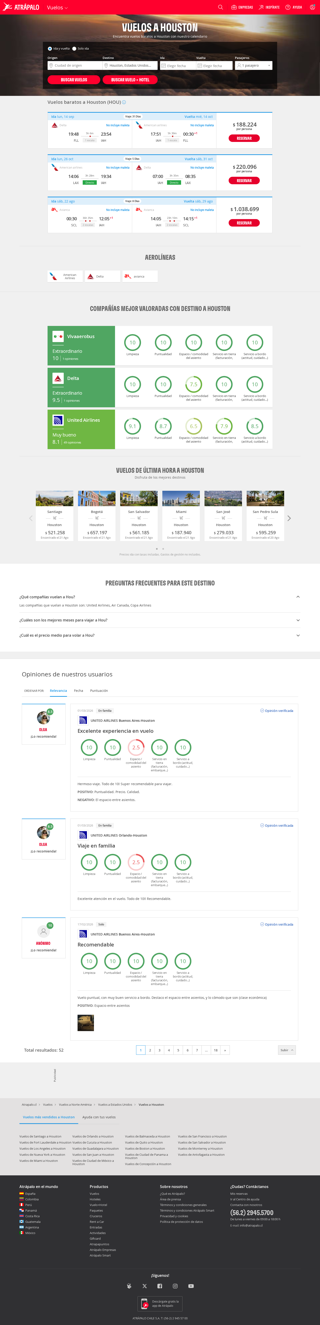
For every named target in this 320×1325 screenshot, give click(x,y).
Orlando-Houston (133, 835)
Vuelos (47, 1104)
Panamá (31, 1210)
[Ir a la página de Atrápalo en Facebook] (160, 1286)
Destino (108, 58)
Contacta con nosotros (246, 1205)
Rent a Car (97, 1222)
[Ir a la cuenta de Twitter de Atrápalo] (144, 1286)
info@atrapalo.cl (251, 1225)
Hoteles (95, 1199)
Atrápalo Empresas (103, 1250)
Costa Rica (32, 1216)
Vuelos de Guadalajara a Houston (95, 1148)
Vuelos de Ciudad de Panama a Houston (146, 1156)
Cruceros (96, 1216)
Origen (52, 58)
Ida (162, 58)
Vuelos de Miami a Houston (38, 1161)
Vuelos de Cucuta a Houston (92, 1142)
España (30, 1193)
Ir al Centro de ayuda (244, 1199)
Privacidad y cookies (174, 1216)
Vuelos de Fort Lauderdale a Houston (45, 1142)
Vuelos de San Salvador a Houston (202, 1142)
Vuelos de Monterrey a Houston (200, 1148)
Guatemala (33, 1222)
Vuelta (201, 58)
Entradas (96, 1227)
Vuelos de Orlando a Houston (93, 1136)
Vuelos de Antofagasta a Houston (201, 1154)
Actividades (98, 1233)
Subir (285, 1050)
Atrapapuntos (99, 1244)
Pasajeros (242, 58)
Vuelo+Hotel (98, 1205)
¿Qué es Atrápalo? (172, 1193)
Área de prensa (170, 1199)
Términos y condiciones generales (183, 1205)
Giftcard (95, 1238)
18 (216, 1050)
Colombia (32, 1199)
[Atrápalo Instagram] (175, 1286)
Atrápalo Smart (100, 1255)
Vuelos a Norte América (75, 1104)
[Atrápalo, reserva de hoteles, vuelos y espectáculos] (21, 7)
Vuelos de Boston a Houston (145, 1148)
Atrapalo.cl (29, 1104)
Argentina (32, 1227)
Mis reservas (239, 1194)
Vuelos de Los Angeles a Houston (42, 1148)
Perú (28, 1205)
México (30, 1233)
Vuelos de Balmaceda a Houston (147, 1136)
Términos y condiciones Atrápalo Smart (187, 1210)
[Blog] (129, 1286)
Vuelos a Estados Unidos (115, 1104)
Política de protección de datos (181, 1222)
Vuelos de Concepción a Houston (148, 1164)
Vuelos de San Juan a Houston (93, 1154)
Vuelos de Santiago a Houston (40, 1136)
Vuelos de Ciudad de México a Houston (93, 1162)
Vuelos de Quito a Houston (144, 1142)
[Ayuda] (293, 7)
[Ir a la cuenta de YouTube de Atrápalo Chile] (191, 1286)
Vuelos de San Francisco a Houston (202, 1136)
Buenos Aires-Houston (137, 720)
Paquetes (96, 1210)
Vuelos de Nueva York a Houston (42, 1154)
